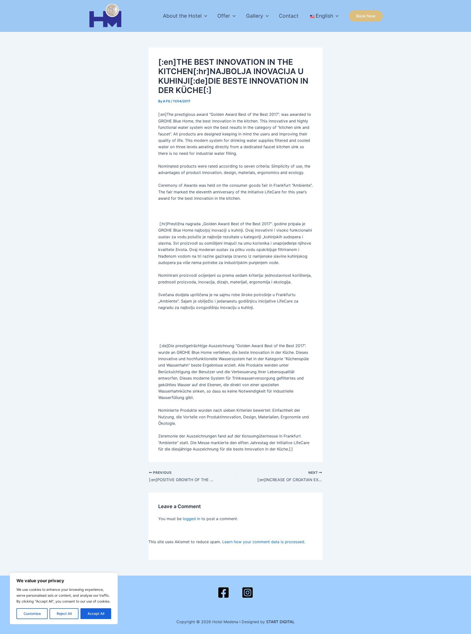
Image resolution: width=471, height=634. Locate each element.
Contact (289, 16)
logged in (191, 518)
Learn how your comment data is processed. (263, 541)
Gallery (254, 16)
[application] (204, 16)
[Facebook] (223, 592)
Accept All (96, 613)
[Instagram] (247, 592)
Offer (223, 16)
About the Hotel (182, 16)
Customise (32, 613)
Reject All (64, 613)
